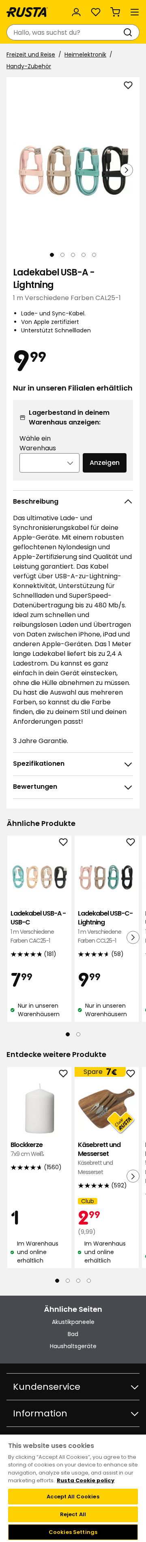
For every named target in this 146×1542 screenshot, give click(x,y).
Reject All (73, 1514)
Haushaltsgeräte (73, 1346)
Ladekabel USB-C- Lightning (105, 927)
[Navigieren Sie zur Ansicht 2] (62, 255)
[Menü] (134, 12)
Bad (73, 1334)
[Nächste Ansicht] (126, 170)
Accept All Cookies (73, 1496)
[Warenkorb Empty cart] (115, 12)
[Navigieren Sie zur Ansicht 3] (73, 255)
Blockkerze (27, 1149)
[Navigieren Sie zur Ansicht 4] (84, 255)
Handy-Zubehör (28, 66)
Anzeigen (105, 462)
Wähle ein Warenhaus (37, 443)
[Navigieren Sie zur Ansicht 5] (94, 255)
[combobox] (65, 32)
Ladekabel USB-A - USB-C (38, 927)
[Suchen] (129, 32)
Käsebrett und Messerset (99, 1158)
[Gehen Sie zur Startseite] (27, 12)
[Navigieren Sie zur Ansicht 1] (52, 255)
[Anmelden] (76, 12)
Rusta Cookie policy (85, 1480)
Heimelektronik (85, 54)
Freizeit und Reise (30, 54)
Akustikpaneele (73, 1322)
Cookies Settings (73, 1532)
